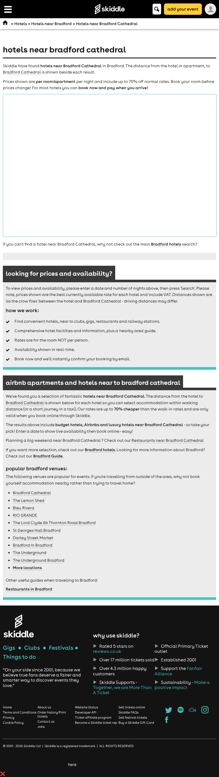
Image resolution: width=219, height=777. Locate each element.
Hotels (20, 23)
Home (7, 707)
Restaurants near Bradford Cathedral (167, 440)
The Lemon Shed (28, 500)
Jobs (41, 727)
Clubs (32, 647)
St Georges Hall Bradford (36, 530)
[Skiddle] (18, 626)
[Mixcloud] (192, 712)
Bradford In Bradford (32, 545)
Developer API (85, 712)
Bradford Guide (48, 456)
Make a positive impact (182, 685)
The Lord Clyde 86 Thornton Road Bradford (54, 522)
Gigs (9, 647)
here (72, 764)
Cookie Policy (13, 723)
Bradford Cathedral (22, 72)
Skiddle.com (109, 9)
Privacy (8, 717)
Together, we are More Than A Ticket (122, 690)
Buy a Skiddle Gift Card (136, 723)
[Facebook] (166, 721)
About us (44, 707)
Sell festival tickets (133, 717)
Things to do (19, 657)
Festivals (61, 647)
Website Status (86, 707)
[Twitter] (168, 712)
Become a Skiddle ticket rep (96, 723)
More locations (27, 567)
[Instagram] (204, 712)
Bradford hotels (166, 244)
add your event (182, 9)
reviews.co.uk (107, 651)
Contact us (45, 721)
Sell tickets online (132, 707)
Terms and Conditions (19, 712)
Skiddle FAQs (129, 712)
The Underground (29, 552)
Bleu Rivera (23, 507)
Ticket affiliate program (93, 717)
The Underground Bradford (38, 560)
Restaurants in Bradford (29, 589)
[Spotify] (181, 712)
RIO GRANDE (25, 515)
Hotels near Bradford (51, 23)
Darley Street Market (33, 537)
